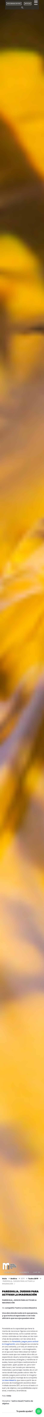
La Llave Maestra (9, 1380)
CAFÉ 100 (36, 1272)
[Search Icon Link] (22, 8)
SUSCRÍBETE (24, 1272)
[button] (38, 1411)
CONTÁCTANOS (9, 1272)
